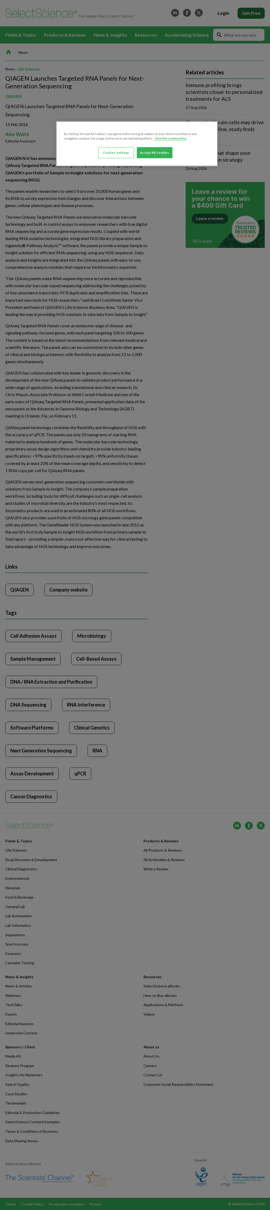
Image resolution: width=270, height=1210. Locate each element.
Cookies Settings (116, 152)
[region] (137, 143)
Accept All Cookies (154, 152)
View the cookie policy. (171, 138)
